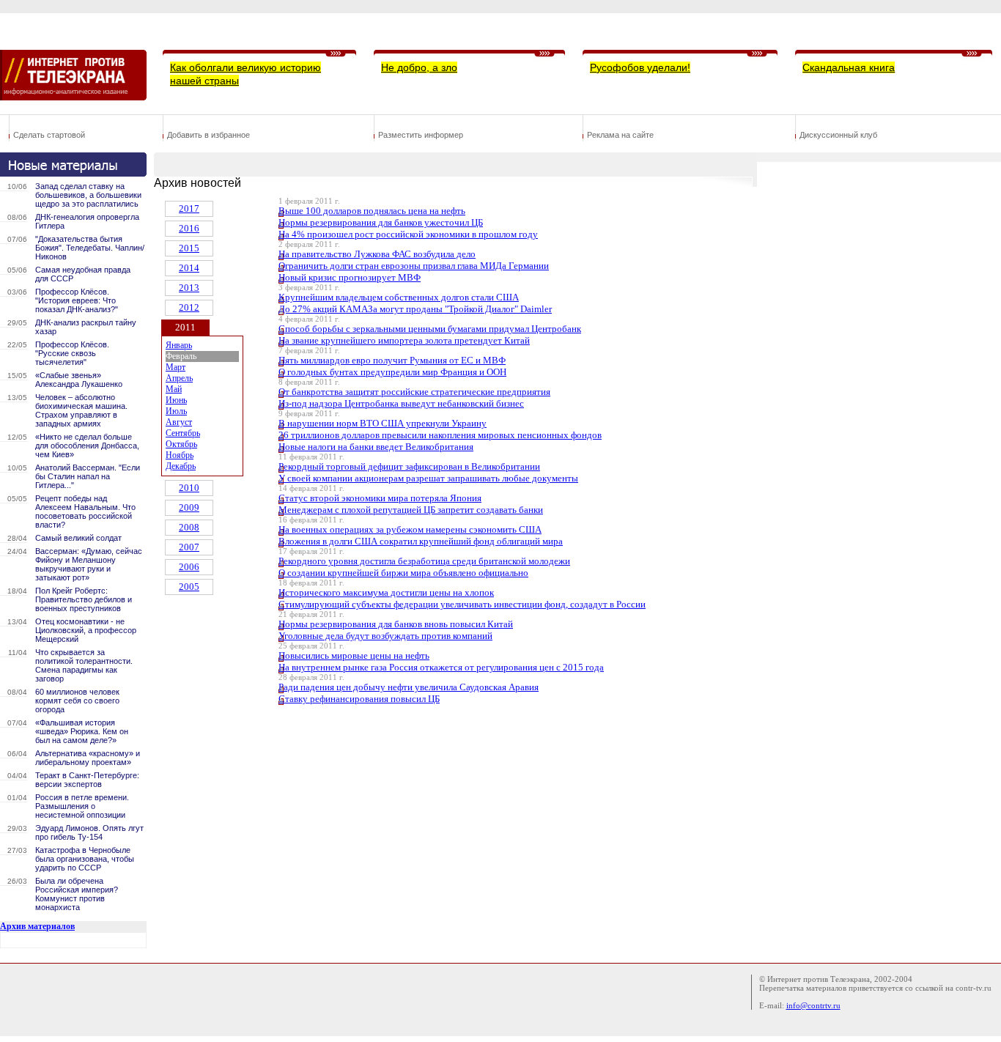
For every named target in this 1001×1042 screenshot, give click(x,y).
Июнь (176, 400)
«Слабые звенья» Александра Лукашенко (78, 379)
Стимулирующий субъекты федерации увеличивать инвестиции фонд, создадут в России (462, 604)
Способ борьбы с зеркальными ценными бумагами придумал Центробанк (429, 328)
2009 (189, 507)
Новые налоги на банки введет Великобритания (375, 446)
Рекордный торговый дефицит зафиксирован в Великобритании (409, 466)
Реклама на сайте (620, 134)
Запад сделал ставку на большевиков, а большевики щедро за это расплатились (88, 195)
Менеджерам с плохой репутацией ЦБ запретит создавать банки (410, 509)
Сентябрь (183, 433)
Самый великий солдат (78, 537)
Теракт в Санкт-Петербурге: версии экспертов (87, 779)
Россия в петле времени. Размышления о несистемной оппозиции (82, 806)
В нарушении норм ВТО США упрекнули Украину (382, 423)
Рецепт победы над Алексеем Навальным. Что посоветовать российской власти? (85, 511)
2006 (189, 566)
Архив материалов (37, 926)
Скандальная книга (848, 67)
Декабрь (181, 466)
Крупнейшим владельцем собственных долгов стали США (398, 297)
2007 (189, 547)
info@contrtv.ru (813, 1005)
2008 (189, 527)
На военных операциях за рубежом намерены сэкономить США (410, 529)
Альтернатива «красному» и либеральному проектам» (87, 757)
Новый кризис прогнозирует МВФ (349, 277)
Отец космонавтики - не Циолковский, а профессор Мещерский (85, 630)
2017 (189, 208)
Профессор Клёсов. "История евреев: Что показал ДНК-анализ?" (76, 300)
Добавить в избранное (208, 134)
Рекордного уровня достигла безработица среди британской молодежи (424, 560)
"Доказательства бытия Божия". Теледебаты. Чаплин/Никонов (89, 247)
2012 (189, 307)
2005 (189, 586)
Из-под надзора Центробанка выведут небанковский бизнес (401, 403)
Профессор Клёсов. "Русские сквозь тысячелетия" (72, 353)
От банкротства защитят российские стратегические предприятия (414, 391)
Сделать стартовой (49, 134)
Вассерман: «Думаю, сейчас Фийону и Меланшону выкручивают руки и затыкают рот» (88, 564)
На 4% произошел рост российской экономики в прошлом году (408, 234)
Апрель (179, 378)
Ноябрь (179, 455)
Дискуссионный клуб (838, 134)
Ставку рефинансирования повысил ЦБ (359, 698)
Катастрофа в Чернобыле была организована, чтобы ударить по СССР (84, 859)
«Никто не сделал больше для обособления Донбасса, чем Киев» (87, 445)
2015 (189, 248)
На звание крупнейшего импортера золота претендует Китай (404, 340)
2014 (189, 267)
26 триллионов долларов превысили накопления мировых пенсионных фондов (440, 434)
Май (174, 389)
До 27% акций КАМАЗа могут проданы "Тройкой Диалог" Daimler (415, 308)
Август (179, 422)
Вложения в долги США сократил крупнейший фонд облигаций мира (420, 541)
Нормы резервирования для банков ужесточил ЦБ (380, 222)
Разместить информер (420, 134)
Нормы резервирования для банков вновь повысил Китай (395, 623)
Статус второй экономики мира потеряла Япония (379, 497)
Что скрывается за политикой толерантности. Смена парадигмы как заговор (84, 665)
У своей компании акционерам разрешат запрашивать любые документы (428, 478)
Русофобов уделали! (640, 67)
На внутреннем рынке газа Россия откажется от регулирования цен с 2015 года (441, 667)
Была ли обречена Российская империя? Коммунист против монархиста (76, 894)
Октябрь (181, 444)
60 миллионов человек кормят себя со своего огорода (77, 700)
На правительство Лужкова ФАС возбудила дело (377, 253)
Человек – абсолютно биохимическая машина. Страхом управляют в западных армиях (81, 410)
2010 (189, 487)
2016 (189, 228)
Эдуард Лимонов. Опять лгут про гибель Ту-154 (89, 832)
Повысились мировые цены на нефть (353, 655)
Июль (176, 411)
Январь (179, 345)
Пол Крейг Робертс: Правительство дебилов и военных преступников (83, 599)
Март (175, 367)
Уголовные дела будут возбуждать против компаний (385, 635)
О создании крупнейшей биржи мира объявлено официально (403, 572)
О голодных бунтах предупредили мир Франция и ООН (392, 371)
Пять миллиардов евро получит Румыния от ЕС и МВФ (392, 360)
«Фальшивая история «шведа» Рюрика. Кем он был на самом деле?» (81, 731)
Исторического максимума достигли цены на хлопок (386, 592)
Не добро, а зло (419, 67)
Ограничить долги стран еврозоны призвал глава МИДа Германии (413, 265)
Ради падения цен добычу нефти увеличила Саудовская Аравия (408, 686)
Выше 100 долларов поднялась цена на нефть (371, 210)
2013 (189, 287)
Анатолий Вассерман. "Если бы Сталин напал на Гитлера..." (87, 476)
